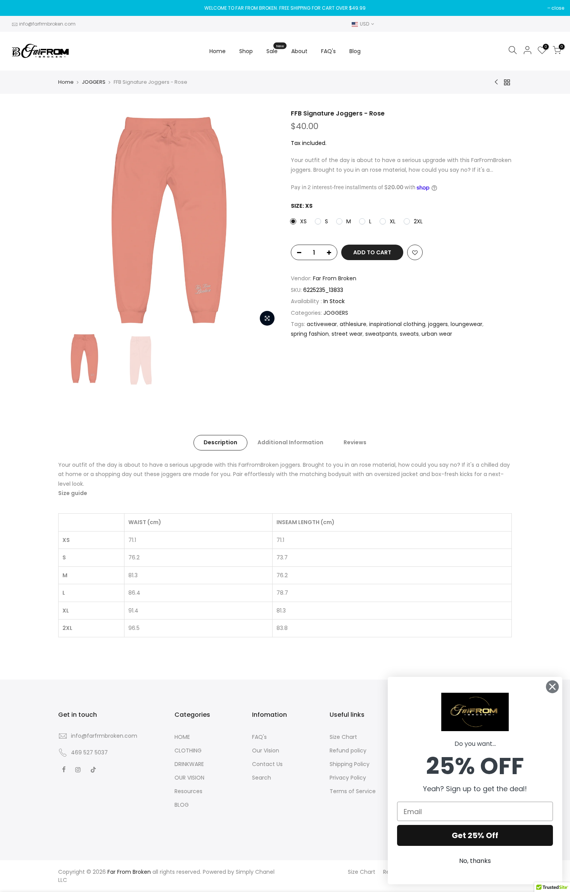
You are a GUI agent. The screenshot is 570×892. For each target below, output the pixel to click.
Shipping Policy (350, 764)
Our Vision (265, 750)
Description (220, 442)
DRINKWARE (189, 764)
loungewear (466, 324)
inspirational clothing (397, 324)
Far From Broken (334, 278)
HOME (182, 737)
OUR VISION (189, 778)
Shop (246, 51)
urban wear (436, 334)
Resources (188, 791)
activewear (322, 324)
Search (261, 778)
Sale (275, 49)
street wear (347, 334)
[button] (475, 712)
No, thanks (475, 860)
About (299, 51)
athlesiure (353, 324)
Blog (355, 51)
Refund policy (348, 750)
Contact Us (267, 764)
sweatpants (381, 334)
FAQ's (328, 51)
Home (217, 51)
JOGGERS (93, 82)
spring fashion (310, 334)
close (557, 8)
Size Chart (343, 737)
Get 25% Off (475, 835)
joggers (438, 324)
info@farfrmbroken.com (47, 24)
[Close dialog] (552, 687)
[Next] (265, 219)
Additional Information (290, 442)
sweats (409, 334)
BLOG (181, 805)
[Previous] (71, 219)
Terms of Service (353, 791)
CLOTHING (188, 750)
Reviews (355, 442)
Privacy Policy (348, 778)
